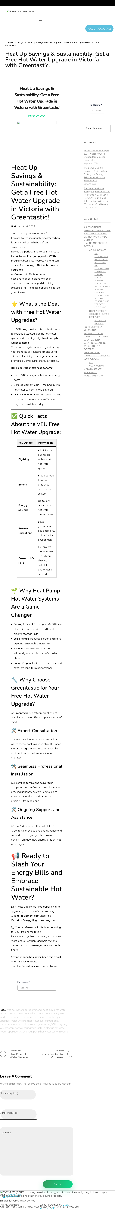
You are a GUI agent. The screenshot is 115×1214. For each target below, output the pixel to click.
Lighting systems (93, 327)
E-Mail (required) (9, 1112)
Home (10, 42)
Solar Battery (92, 339)
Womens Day (90, 372)
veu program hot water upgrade (18, 1027)
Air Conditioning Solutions (101, 268)
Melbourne (90, 330)
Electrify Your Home (95, 233)
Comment (5, 1132)
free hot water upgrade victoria (24, 1009)
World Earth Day (93, 375)
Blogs (20, 42)
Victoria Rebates (93, 369)
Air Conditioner (97, 250)
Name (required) (9, 1093)
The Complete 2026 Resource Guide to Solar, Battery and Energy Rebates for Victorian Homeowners (96, 174)
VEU (91, 362)
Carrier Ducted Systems (98, 277)
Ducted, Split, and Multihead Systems (102, 286)
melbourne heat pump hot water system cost (25, 1024)
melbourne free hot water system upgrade (34, 1020)
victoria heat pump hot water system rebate (43, 1031)
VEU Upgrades (91, 358)
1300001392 (14, 1194)
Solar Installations (95, 343)
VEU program (58, 1024)
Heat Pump (94, 317)
